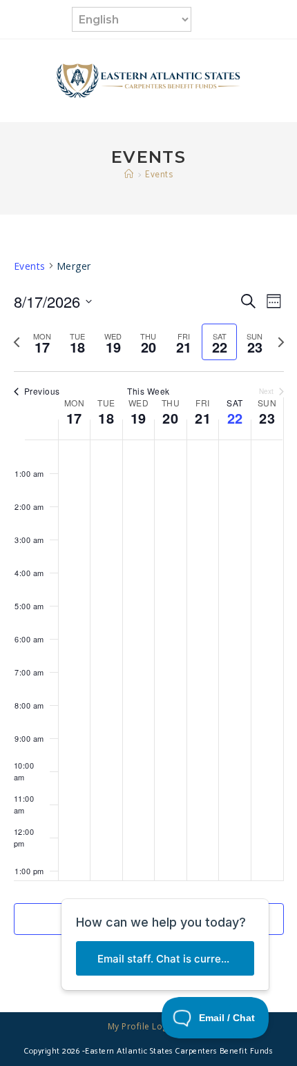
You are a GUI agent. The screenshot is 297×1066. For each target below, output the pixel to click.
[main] (148, 614)
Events (159, 175)
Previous (42, 391)
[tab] (42, 342)
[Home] (129, 175)
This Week (148, 391)
